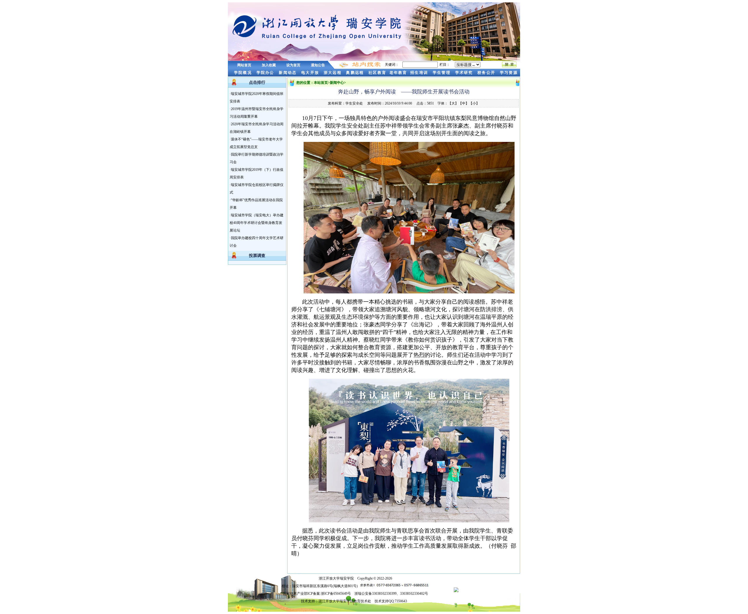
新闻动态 (288, 72)
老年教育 (398, 72)
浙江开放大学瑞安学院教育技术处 (344, 601)
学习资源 (510, 72)
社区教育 (377, 72)
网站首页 (244, 65)
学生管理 (442, 72)
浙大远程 (333, 72)
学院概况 (240, 72)
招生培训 (420, 72)
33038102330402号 (414, 594)
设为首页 (293, 65)
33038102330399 (384, 594)
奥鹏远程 (355, 72)
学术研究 (465, 72)
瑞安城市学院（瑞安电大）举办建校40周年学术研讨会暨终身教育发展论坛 (256, 222)
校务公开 (487, 72)
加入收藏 (269, 65)
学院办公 (266, 72)
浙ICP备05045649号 (336, 594)
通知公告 (318, 65)
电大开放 (311, 72)
